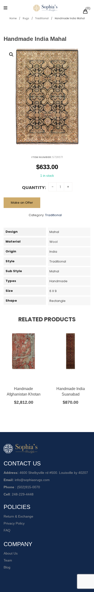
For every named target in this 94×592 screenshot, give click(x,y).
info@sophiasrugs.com (32, 480)
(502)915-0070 (28, 487)
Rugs (26, 18)
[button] (11, 54)
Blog (7, 567)
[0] (86, 12)
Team (8, 560)
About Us (11, 553)
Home (13, 18)
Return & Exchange (18, 516)
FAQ (7, 530)
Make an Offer (22, 202)
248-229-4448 (23, 494)
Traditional (42, 18)
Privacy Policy (14, 523)
